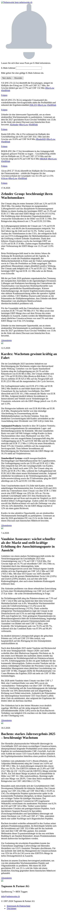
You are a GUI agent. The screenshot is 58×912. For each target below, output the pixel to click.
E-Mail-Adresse (8, 68)
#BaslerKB (41, 139)
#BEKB (43, 159)
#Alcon (4, 178)
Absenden (18, 78)
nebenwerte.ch (25, 2)
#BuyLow (49, 88)
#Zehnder (14, 124)
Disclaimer (11, 908)
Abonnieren (6, 340)
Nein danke (6, 78)
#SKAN (33, 105)
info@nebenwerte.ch (10, 896)
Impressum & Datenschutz (18, 906)
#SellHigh (5, 90)
